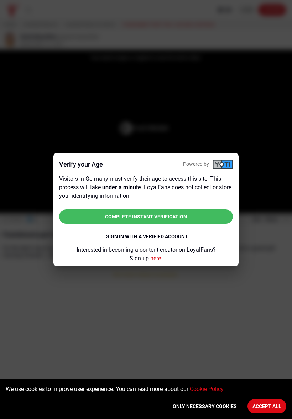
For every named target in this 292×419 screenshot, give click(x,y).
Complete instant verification (146, 216)
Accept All (266, 406)
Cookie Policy (206, 389)
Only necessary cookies (205, 406)
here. (156, 258)
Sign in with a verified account (147, 236)
